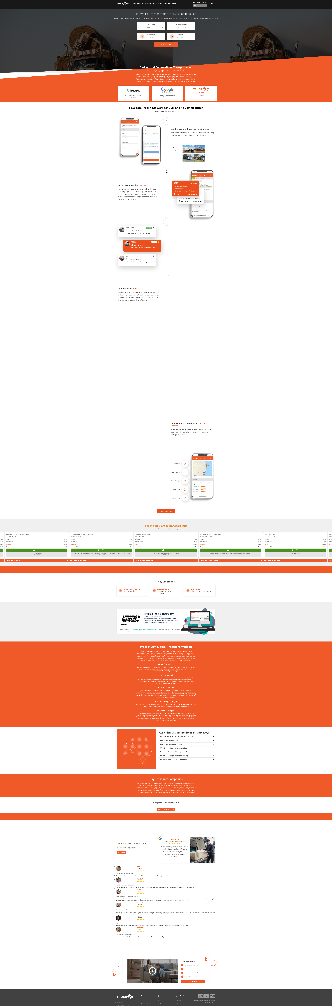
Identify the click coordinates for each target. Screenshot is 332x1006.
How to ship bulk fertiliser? (169, 740)
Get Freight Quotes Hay (142, 560)
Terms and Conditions (147, 1004)
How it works (161, 1001)
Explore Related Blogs (166, 809)
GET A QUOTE (166, 45)
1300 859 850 (201, 2)
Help (211, 4)
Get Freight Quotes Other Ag (15, 560)
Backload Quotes (179, 1001)
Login (195, 5)
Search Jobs (136, 4)
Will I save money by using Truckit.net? (173, 760)
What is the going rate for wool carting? (174, 756)
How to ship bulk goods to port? (171, 744)
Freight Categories (170, 4)
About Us (143, 1001)
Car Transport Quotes (181, 1004)
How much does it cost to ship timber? (173, 752)
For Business (157, 4)
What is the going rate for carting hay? (174, 748)
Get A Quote (121, 852)
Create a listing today (166, 511)
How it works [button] (146, 4)
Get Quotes (161, 1004)
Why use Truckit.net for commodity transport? (176, 736)
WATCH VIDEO (193, 981)
